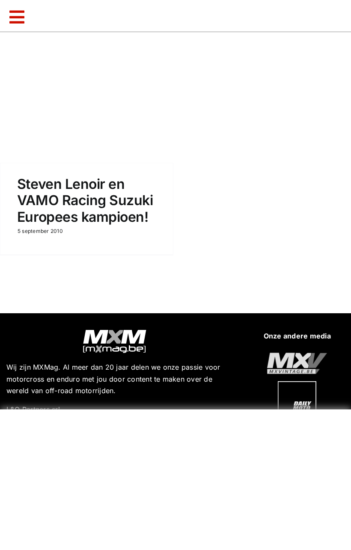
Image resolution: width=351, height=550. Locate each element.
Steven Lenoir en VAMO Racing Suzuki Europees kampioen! (85, 200)
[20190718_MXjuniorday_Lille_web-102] (297, 384)
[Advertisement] (177, 478)
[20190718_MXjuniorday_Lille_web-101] (297, 356)
